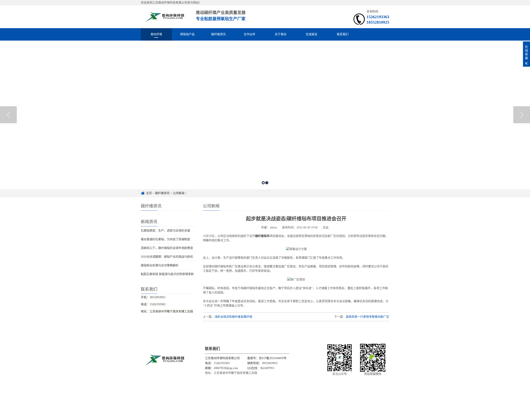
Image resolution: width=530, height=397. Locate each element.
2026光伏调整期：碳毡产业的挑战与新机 (167, 256)
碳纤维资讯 (218, 34)
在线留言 (311, 34)
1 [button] (263, 182)
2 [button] (266, 182)
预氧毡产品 (187, 34)
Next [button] (521, 114)
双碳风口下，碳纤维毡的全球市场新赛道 (167, 248)
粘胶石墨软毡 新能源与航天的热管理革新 (167, 274)
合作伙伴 (249, 34)
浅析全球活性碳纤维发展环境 (233, 316)
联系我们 (342, 34)
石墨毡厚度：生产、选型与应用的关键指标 (168, 230)
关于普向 (280, 34)
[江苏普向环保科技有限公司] (164, 16)
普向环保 (156, 34)
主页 (149, 193)
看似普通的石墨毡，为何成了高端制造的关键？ (171, 239)
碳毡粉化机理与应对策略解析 (159, 265)
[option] (265, 115)
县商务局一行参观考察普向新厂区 (367, 316)
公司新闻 (178, 193)
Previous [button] (8, 114)
